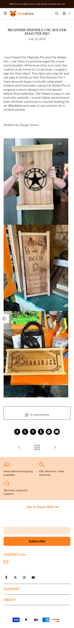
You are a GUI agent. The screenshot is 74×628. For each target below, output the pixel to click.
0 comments (39, 414)
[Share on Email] (57, 432)
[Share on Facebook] (17, 432)
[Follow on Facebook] (6, 577)
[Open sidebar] (4, 318)
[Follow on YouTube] (33, 577)
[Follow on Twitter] (15, 577)
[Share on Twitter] (25, 432)
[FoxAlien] (37, 4)
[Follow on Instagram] (24, 577)
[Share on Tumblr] (41, 432)
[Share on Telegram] (49, 432)
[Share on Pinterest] (33, 432)
